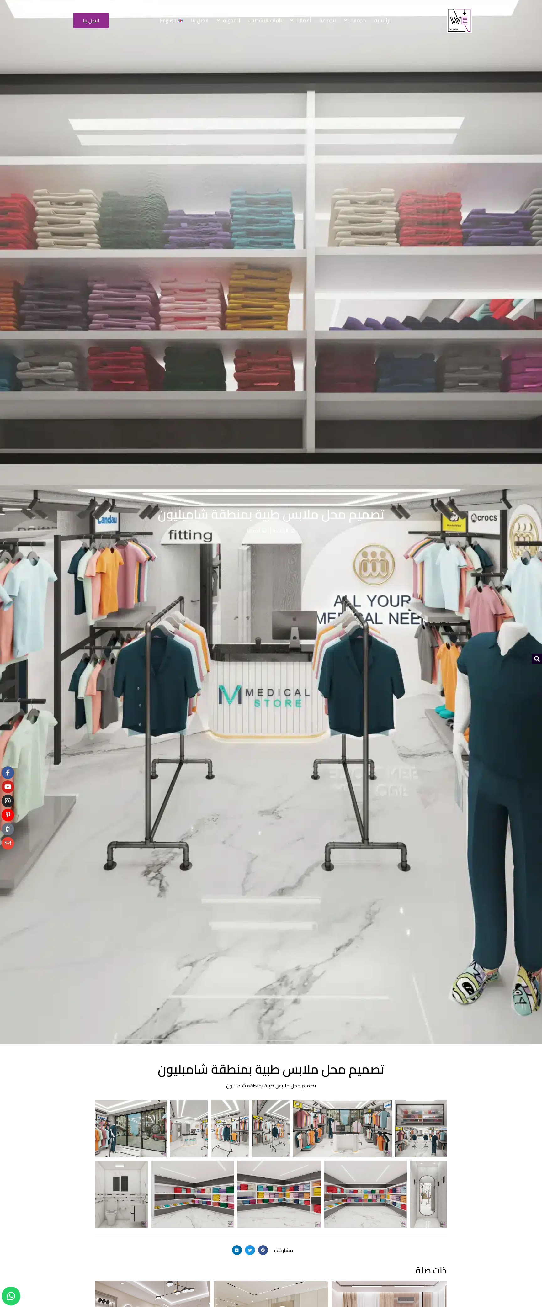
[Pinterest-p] (8, 815)
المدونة (231, 20)
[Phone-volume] (8, 829)
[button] (263, 1250)
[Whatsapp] (11, 1296)
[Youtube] (8, 786)
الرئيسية (383, 20)
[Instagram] (8, 801)
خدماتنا (358, 20)
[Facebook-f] (8, 772)
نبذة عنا (327, 20)
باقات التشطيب (265, 20)
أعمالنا (303, 20)
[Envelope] (8, 843)
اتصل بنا (200, 20)
